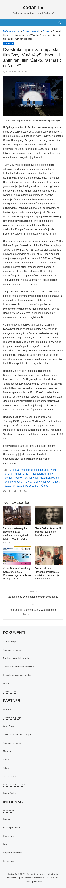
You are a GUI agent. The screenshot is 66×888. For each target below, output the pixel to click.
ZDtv (8, 71)
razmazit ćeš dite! (50, 477)
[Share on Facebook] (4, 491)
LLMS (6, 683)
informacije (22, 473)
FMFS (9, 473)
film (54, 470)
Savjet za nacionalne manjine (17, 734)
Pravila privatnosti (33, 881)
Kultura (45, 31)
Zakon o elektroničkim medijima (18, 666)
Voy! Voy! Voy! (43, 481)
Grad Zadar (8, 726)
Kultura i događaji (30, 31)
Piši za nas (8, 861)
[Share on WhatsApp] (25, 491)
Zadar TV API (9, 691)
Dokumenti (8, 836)
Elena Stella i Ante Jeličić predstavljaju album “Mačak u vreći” (48, 532)
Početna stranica (11, 31)
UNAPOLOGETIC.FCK (14, 784)
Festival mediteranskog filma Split (30, 470)
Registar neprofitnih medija (16, 658)
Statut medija (9, 641)
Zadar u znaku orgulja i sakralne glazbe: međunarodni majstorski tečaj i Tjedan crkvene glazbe (16, 535)
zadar (58, 481)
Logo (5, 844)
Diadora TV (8, 709)
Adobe (6, 768)
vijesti (29, 481)
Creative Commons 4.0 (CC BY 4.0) (41, 877)
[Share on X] (9, 491)
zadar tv (10, 485)
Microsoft (7, 751)
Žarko (45, 485)
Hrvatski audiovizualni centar (17, 675)
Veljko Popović (14, 481)
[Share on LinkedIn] (20, 491)
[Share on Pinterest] (15, 491)
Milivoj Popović (14, 477)
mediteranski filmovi (42, 473)
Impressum (8, 810)
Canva (6, 759)
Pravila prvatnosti (11, 827)
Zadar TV (33, 7)
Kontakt (6, 819)
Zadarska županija (28, 485)
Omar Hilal (32, 477)
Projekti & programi (12, 852)
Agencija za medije (12, 650)
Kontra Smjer (9, 793)
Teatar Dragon (10, 776)
